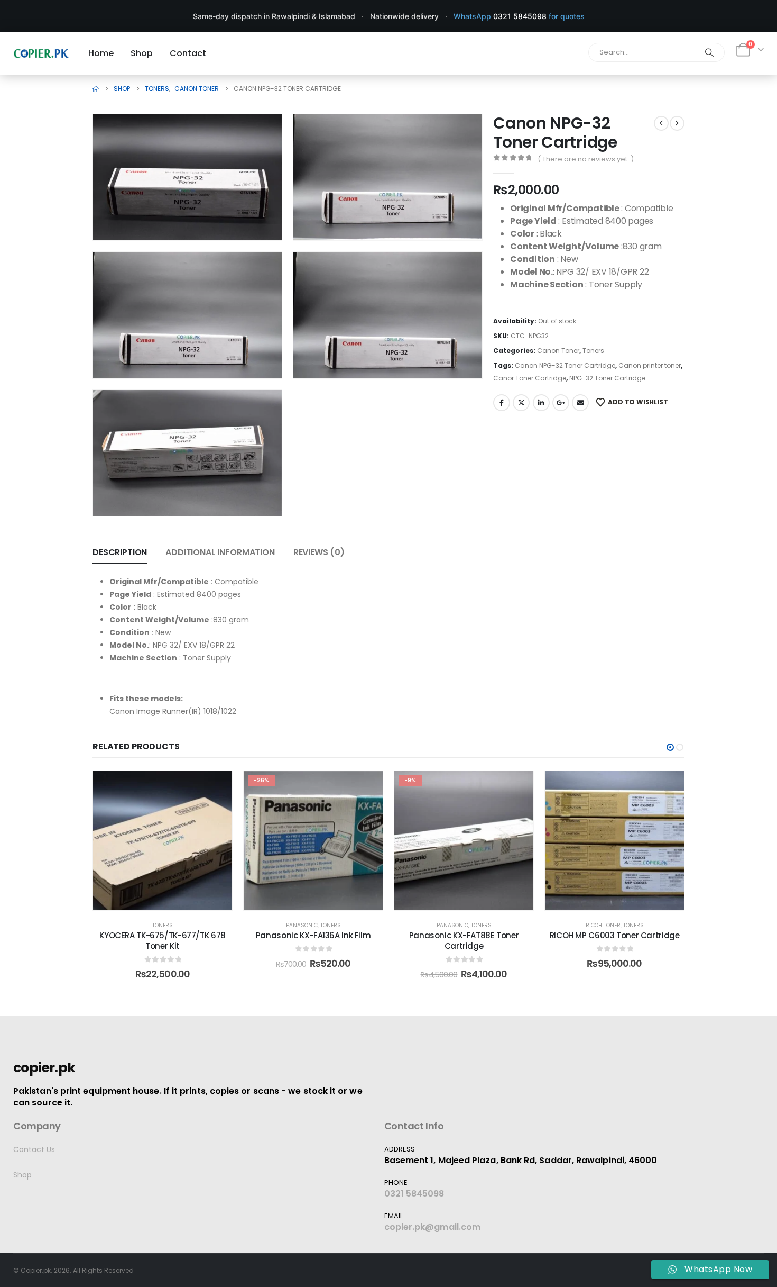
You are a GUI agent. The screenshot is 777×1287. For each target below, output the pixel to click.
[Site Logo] (41, 53)
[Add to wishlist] (216, 787)
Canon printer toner (649, 365)
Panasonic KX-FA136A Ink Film (313, 935)
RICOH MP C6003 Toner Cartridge (615, 935)
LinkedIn (541, 402)
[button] (259, 217)
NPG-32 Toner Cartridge (607, 378)
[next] (677, 123)
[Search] (709, 52)
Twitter (521, 402)
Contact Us (34, 1149)
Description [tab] (119, 552)
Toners (593, 350)
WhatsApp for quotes (519, 16)
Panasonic (302, 925)
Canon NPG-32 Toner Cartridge (565, 365)
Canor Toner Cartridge (529, 378)
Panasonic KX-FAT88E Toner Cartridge (464, 940)
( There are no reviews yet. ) (586, 159)
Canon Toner (558, 350)
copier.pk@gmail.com (432, 1227)
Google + (560, 402)
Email (580, 402)
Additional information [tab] (219, 552)
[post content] (162, 840)
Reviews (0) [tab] (319, 552)
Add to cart (170, 899)
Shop (22, 1175)
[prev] (661, 123)
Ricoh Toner (603, 925)
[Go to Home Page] (95, 89)
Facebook (501, 402)
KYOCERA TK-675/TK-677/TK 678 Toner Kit (162, 940)
